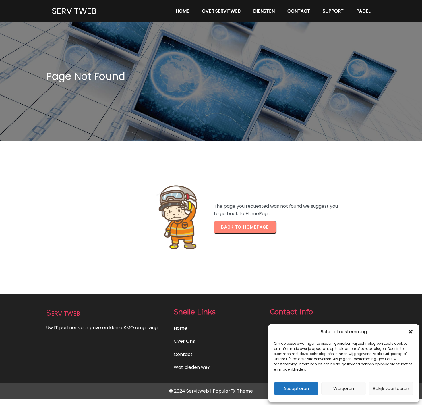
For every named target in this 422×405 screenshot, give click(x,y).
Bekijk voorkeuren (391, 388)
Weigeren (343, 388)
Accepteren (296, 388)
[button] (410, 332)
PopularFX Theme (233, 391)
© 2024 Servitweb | (191, 391)
